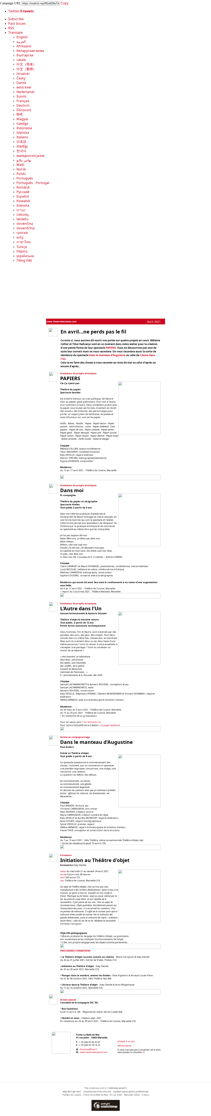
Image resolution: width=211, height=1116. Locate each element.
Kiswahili (23, 201)
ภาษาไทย (23, 242)
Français (22, 101)
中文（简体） (26, 64)
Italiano (22, 137)
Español (22, 196)
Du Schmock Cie (92, 721)
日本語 (21, 141)
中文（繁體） (26, 69)
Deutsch (22, 105)
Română (22, 187)
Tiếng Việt (24, 260)
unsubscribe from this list (97, 1091)
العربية (21, 41)
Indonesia (24, 128)
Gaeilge (22, 123)
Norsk (21, 169)
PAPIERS (111, 347)
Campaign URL (10, 3)
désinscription (124, 1045)
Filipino (22, 251)
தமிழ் (19, 237)
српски (22, 232)
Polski (21, 173)
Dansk (21, 82)
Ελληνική (23, 110)
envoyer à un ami (126, 1041)
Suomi (21, 96)
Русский (22, 192)
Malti (20, 164)
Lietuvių (22, 214)
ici (144, 1052)
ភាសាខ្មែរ (22, 146)
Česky (21, 78)
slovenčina (24, 223)
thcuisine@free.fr (88, 1049)
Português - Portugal (32, 183)
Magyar (22, 119)
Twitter (21, 11)
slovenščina (25, 228)
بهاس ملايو (23, 160)
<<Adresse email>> (117, 1087)
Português (24, 178)
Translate (15, 32)
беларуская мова (30, 50)
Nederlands (25, 92)
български (24, 55)
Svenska (22, 205)
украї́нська (25, 256)
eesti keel (23, 87)
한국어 (21, 151)
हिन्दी (19, 114)
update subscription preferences (130, 1091)
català (21, 59)
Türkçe (21, 247)
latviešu (22, 219)
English (22, 37)
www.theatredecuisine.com (61, 321)
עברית (20, 210)
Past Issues (17, 23)
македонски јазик (30, 155)
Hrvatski (22, 73)
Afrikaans (23, 46)
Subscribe (16, 19)
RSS (11, 28)
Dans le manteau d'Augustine (107, 355)
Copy (64, 3)
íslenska (22, 132)
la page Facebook (110, 725)
